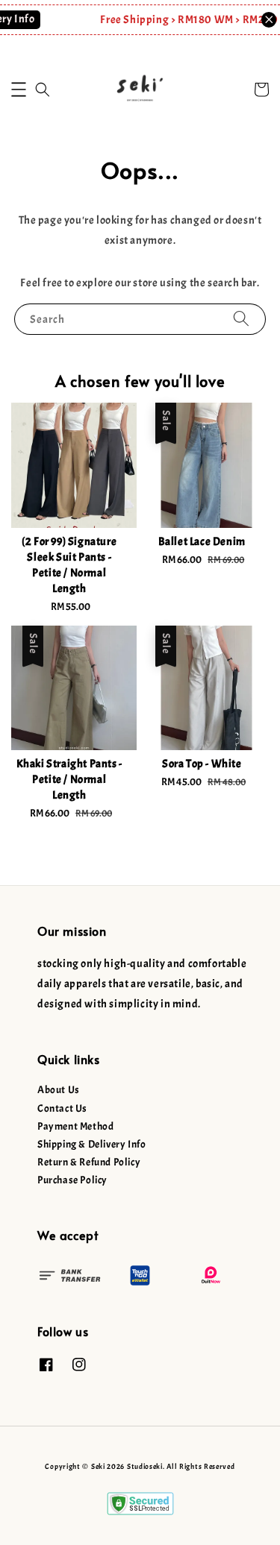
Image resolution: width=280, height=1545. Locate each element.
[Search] (241, 318)
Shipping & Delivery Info (91, 1144)
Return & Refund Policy (88, 1162)
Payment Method (75, 1126)
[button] (18, 89)
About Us (58, 1089)
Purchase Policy (72, 1180)
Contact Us (62, 1108)
